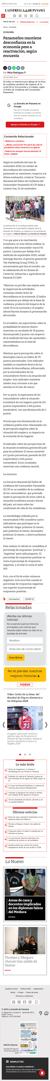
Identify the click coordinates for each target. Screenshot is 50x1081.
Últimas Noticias (27, 22)
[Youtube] (36, 15)
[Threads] (15, 15)
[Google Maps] (41, 1013)
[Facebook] (26, 15)
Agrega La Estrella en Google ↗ (25, 124)
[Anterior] (4, 725)
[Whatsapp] (14, 67)
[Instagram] (31, 15)
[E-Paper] (43, 3)
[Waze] (46, 1013)
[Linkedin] (18, 67)
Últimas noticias (25, 812)
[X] (20, 15)
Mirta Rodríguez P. (16, 72)
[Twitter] (5, 67)
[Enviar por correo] (23, 67)
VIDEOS (25, 684)
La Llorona (44, 22)
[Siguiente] (46, 725)
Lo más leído (25, 764)
